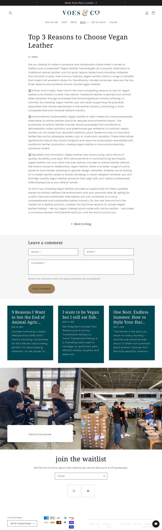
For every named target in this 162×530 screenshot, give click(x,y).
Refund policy (125, 524)
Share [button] (35, 56)
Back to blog (82, 224)
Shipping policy (150, 524)
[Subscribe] (104, 476)
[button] (10, 13)
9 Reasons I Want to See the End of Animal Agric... (28, 317)
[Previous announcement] (37, 3)
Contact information (148, 526)
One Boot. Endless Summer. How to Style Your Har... (130, 317)
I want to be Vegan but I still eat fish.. (81, 315)
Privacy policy (137, 524)
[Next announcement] (125, 3)
